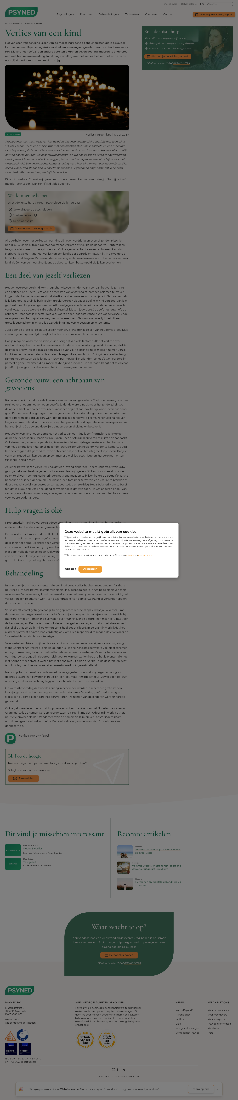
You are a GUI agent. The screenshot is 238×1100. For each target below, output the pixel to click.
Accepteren (90, 568)
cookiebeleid (145, 555)
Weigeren (70, 568)
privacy (130, 555)
